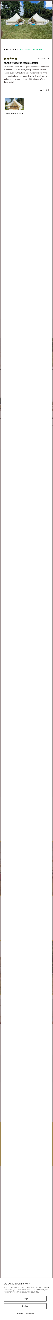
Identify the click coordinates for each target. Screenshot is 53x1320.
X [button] (49, 4)
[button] (4, 19)
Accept (25, 1299)
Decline (25, 1306)
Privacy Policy (33, 1292)
